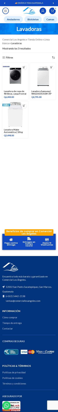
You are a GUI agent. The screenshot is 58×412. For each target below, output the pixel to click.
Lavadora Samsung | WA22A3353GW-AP (41, 92)
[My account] (43, 11)
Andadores (13, 19)
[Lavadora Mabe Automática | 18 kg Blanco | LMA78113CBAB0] (15, 114)
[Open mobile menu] (5, 11)
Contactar (7, 328)
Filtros (9, 57)
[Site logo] (29, 10)
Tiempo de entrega (12, 323)
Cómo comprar (9, 317)
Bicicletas (33, 19)
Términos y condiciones (14, 383)
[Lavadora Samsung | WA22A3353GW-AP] (43, 76)
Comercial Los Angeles (14, 39)
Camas (50, 19)
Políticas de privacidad (14, 372)
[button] (24, 67)
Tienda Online (35, 39)
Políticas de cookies (12, 378)
